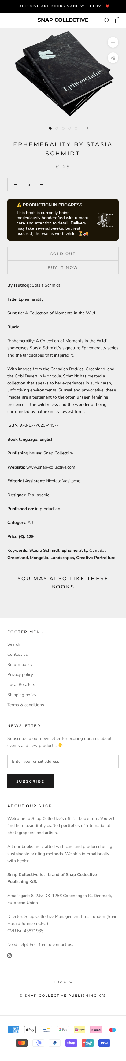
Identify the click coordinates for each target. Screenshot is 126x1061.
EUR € (60, 982)
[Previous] (39, 128)
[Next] (87, 128)
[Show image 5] (76, 128)
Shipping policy (21, 695)
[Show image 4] (69, 128)
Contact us (17, 654)
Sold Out (63, 253)
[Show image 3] (63, 128)
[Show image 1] (50, 128)
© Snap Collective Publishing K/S (63, 995)
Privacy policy (20, 674)
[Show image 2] (56, 128)
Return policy (19, 664)
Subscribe (30, 781)
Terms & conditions (25, 705)
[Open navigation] (9, 20)
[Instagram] (9, 955)
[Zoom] (113, 42)
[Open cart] (117, 20)
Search (13, 644)
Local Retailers (21, 685)
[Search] (107, 20)
